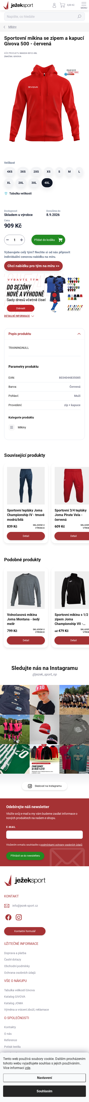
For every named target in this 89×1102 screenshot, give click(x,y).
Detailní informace (17, 316)
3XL (34, 182)
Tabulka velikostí (20, 193)
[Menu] (84, 5)
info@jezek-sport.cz (25, 905)
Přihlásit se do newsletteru (25, 855)
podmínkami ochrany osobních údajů (61, 844)
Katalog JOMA (13, 1003)
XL (9, 182)
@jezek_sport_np (44, 674)
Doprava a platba (15, 953)
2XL (21, 182)
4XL (47, 182)
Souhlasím (44, 1091)
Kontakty (10, 1027)
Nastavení (44, 1078)
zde (27, 1068)
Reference (10, 1040)
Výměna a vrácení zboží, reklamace (26, 1009)
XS (49, 171)
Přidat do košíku (44, 240)
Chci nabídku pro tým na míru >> (33, 266)
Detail (26, 536)
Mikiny (22, 427)
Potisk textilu (12, 1046)
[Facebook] (7, 916)
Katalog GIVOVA (14, 996)
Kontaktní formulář (25, 931)
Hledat (79, 16)
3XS (23, 171)
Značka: (12, 56)
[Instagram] (18, 916)
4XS (9, 171)
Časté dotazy (12, 959)
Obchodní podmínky (17, 966)
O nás (8, 1033)
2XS (36, 171)
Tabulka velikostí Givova (19, 990)
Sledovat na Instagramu (48, 786)
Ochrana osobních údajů (20, 972)
